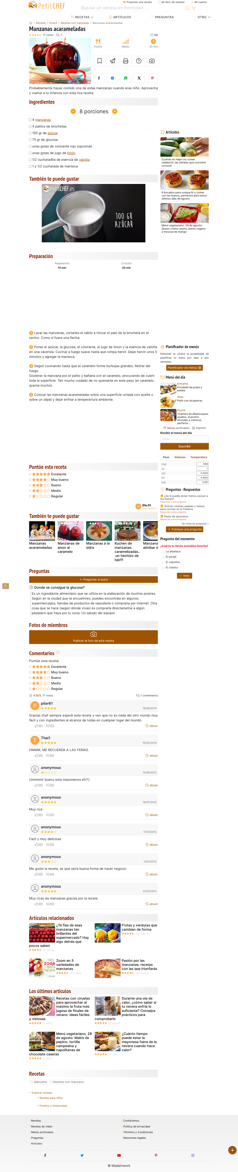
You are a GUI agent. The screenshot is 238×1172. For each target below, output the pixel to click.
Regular (56, 496)
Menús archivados (177, 428)
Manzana (40, 1082)
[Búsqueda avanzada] (194, 8)
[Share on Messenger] (112, 78)
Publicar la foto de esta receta (93, 640)
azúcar (53, 133)
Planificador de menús (183, 367)
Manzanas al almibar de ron (155, 545)
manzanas (43, 120)
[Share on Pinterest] (152, 78)
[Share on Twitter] (139, 78)
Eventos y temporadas (53, 1105)
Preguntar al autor (95, 579)
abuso (153, 726)
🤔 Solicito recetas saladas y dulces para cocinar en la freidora (182, 507)
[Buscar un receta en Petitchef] (187, 8)
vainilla (84, 160)
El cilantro (172, 567)
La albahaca (173, 551)
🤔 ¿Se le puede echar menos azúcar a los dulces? (184, 497)
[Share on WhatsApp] (125, 78)
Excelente (58, 474)
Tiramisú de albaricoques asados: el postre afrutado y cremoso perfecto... (192, 418)
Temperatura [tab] (198, 457)
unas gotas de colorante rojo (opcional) (62, 146)
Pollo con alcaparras (189, 400)
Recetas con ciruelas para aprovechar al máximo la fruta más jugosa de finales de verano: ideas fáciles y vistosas (59, 1008)
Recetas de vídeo (41, 1126)
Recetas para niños (51, 1097)
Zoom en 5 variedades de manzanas (67, 965)
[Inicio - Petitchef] (30, 22)
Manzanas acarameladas (40, 545)
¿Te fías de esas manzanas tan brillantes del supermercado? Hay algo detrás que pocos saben (59, 935)
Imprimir (200, 428)
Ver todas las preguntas (194, 523)
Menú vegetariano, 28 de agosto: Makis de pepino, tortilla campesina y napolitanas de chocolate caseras (60, 1044)
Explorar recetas (42, 1092)
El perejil (171, 556)
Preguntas (164, 17)
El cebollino (173, 562)
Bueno (55, 485)
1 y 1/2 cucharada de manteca (55, 166)
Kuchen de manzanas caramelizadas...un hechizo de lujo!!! (127, 551)
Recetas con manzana (68, 1082)
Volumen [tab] (180, 457)
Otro (202, 17)
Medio (55, 491)
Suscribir (184, 446)
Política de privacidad (136, 1126)
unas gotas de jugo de (53, 153)
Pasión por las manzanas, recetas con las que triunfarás (139, 965)
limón (71, 153)
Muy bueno (59, 480)
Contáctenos (131, 1120)
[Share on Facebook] (99, 78)
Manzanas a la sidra (98, 545)
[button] (33, 61)
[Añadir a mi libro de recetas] (100, 61)
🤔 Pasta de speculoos (174, 516)
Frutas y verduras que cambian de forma (139, 927)
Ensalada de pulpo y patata (189, 389)
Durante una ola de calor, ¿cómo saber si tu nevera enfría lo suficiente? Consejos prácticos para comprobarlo (125, 1008)
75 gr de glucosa (45, 140)
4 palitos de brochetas (49, 126)
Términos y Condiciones (138, 1132)
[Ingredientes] (5, 586)
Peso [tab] (166, 457)
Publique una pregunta (186, 529)
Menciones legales (134, 1137)
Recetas (81, 17)
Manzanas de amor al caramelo (68, 547)
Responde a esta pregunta (173, 502)
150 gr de (45, 133)
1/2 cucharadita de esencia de (61, 160)
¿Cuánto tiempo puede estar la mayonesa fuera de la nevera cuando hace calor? (139, 1042)
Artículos (121, 17)
